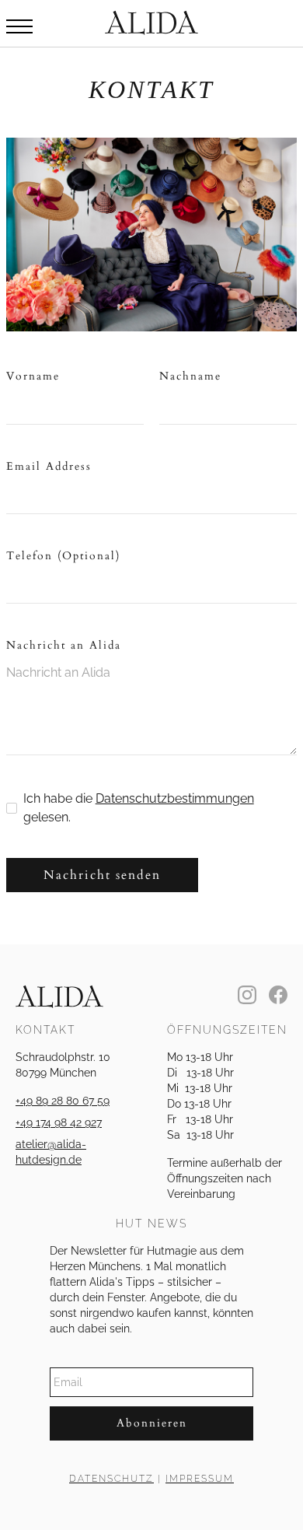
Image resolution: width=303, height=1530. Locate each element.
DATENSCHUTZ (111, 1478)
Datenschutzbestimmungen (175, 798)
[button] (19, 27)
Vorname (33, 376)
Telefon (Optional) (63, 555)
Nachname (190, 376)
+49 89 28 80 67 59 (63, 1100)
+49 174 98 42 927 (59, 1122)
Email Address (49, 466)
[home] (151, 22)
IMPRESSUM (199, 1478)
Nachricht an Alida (63, 645)
